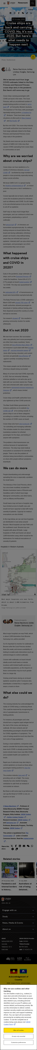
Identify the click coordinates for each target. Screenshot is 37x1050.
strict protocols (26, 424)
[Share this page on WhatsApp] (32, 846)
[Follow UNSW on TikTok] (27, 12)
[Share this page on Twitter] (12, 846)
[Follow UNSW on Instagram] (15, 12)
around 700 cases (23, 302)
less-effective (25, 356)
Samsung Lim (26, 625)
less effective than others (22, 345)
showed (16, 318)
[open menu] (4, 3)
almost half (11, 225)
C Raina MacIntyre (11, 806)
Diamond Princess (24, 276)
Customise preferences (18, 1042)
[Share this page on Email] (24, 846)
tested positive (25, 282)
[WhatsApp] (31, 12)
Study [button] (5, 916)
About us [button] (6, 929)
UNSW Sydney (24, 820)
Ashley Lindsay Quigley (17, 817)
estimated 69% (12, 292)
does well (23, 775)
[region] (18, 1017)
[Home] (11, 3)
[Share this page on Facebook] (16, 846)
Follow (30, 9)
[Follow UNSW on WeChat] (23, 12)
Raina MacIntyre (21, 623)
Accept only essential (18, 1036)
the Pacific (15, 121)
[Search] (33, 3)
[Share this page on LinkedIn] (20, 846)
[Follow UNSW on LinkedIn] (10, 12)
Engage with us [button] (9, 910)
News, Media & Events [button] (12, 923)
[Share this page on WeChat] (28, 846)
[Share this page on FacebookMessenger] (12, 849)
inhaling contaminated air (15, 186)
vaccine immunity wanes (21, 350)
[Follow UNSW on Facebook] (19, 12)
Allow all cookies (18, 1030)
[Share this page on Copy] (16, 849)
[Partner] (22, 3)
